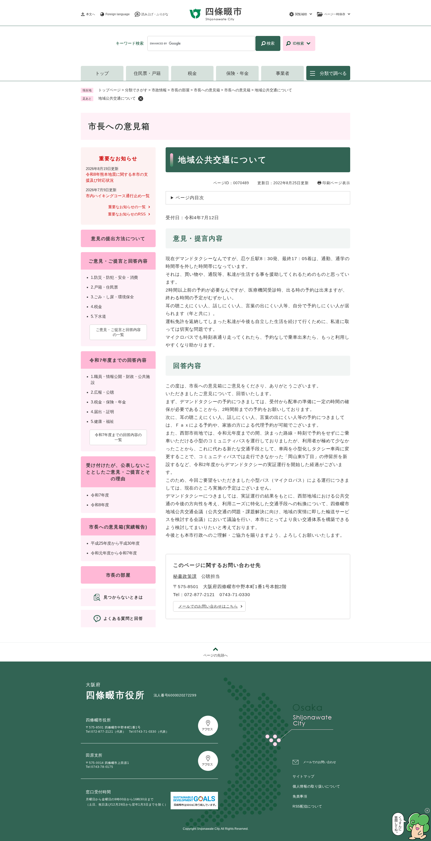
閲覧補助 (301, 14)
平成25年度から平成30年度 (115, 543)
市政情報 (159, 90)
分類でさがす (136, 90)
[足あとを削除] (141, 99)
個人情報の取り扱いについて (316, 786)
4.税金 (96, 307)
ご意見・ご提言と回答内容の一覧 (118, 332)
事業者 (282, 73)
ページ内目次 (190, 197)
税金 (192, 73)
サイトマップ (304, 776)
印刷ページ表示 (336, 183)
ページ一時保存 (334, 14)
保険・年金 (237, 73)
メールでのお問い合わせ (319, 762)
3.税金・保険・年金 (108, 402)
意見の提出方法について (118, 238)
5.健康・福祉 (102, 421)
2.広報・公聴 (102, 392)
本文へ (90, 14)
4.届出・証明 (102, 412)
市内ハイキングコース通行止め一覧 (118, 196)
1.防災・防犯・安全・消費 (114, 277)
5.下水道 (98, 316)
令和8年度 (100, 505)
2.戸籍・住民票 (104, 287)
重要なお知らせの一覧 (127, 207)
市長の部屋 (180, 90)
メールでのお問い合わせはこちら (208, 606)
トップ (102, 73)
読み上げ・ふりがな (154, 14)
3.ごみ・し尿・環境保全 (112, 297)
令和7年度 (100, 495)
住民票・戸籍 (147, 73)
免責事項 (300, 796)
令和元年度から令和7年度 (114, 553)
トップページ (109, 90)
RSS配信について (307, 806)
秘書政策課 (185, 576)
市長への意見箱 (207, 90)
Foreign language (118, 14)
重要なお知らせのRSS (127, 214)
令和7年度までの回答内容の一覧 (118, 437)
